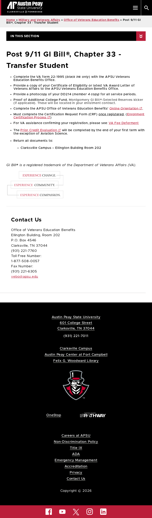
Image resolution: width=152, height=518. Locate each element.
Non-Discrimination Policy (76, 441)
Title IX (76, 448)
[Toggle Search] (146, 7)
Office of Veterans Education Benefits (91, 20)
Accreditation (76, 466)
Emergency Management (76, 460)
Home (10, 20)
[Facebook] (49, 511)
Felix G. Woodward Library (76, 360)
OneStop (53, 415)
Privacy (76, 472)
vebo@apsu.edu (24, 276)
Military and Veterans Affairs (39, 20)
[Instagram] (89, 511)
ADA (76, 454)
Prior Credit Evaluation (38, 130)
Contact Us (76, 478)
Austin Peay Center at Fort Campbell (76, 354)
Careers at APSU (76, 435)
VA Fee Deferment (124, 123)
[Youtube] (62, 511)
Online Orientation (124, 108)
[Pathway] (93, 415)
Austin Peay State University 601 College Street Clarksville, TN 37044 (76, 322)
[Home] (76, 385)
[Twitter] (76, 512)
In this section (25, 36)
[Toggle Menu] (135, 7)
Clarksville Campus (76, 348)
